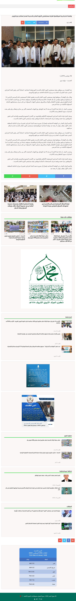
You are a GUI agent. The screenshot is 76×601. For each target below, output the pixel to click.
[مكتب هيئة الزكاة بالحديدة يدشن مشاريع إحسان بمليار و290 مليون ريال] (38, 227)
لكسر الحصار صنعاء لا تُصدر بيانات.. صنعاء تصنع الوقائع (47, 475)
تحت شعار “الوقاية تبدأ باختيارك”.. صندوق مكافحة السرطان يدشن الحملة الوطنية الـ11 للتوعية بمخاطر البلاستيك (33, 346)
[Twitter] (64, 540)
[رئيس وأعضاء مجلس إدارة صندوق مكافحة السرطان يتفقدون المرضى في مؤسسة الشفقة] (67, 336)
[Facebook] (68, 540)
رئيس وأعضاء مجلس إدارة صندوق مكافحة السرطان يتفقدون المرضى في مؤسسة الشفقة (38, 333)
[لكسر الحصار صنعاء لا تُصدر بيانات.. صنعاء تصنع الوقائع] (67, 478)
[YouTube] (60, 540)
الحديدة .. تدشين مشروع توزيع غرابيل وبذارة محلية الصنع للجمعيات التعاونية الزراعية (14, 237)
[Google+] (73, 540)
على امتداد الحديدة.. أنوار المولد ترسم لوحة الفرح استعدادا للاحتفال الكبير (42, 523)
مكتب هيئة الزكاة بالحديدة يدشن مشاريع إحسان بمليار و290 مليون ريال (43, 440)
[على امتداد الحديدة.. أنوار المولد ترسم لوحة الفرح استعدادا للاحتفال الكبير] (67, 526)
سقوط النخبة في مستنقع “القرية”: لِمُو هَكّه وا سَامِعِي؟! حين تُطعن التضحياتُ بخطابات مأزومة (37, 510)
